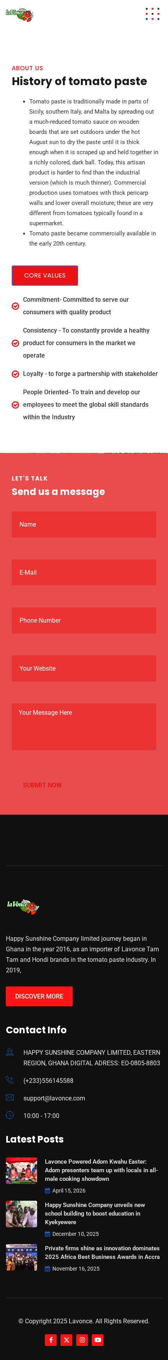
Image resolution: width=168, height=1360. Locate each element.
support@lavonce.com (54, 1098)
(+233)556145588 (48, 1080)
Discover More (39, 996)
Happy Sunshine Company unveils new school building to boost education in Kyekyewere (95, 1214)
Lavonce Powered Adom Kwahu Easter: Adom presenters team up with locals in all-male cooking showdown (101, 1170)
